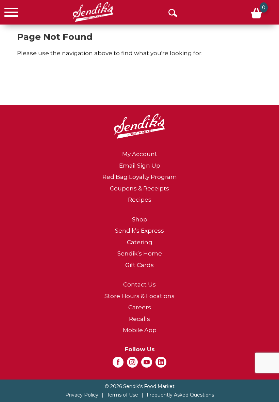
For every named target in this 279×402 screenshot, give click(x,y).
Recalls (139, 318)
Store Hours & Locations (139, 296)
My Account (139, 154)
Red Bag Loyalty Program (139, 176)
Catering (139, 242)
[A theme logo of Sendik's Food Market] (93, 12)
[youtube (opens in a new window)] (146, 364)
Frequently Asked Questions (180, 395)
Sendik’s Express (139, 230)
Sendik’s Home (139, 253)
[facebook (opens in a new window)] (118, 364)
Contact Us (139, 284)
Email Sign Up (139, 165)
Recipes (139, 199)
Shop (139, 219)
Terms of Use (122, 395)
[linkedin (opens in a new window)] (160, 364)
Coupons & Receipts (139, 188)
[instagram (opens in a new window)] (132, 364)
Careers (139, 307)
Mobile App (140, 330)
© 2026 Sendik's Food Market (140, 386)
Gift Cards (139, 265)
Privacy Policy (81, 395)
